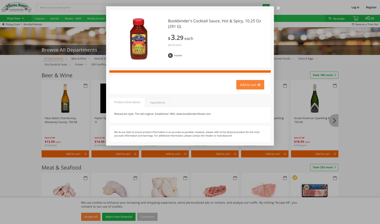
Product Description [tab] (127, 102)
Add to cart (248, 85)
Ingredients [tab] (157, 102)
